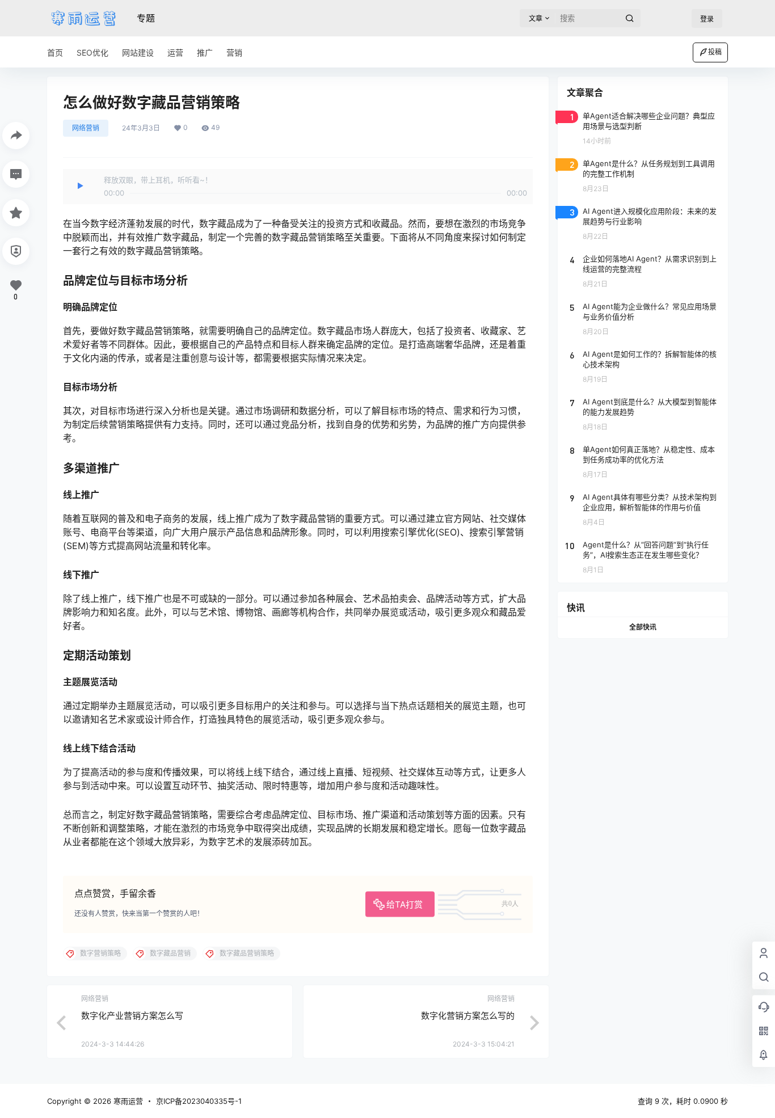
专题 (146, 18)
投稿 (715, 52)
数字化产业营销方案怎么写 (132, 1015)
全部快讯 (642, 627)
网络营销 (85, 128)
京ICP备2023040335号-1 (199, 1101)
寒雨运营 (127, 1101)
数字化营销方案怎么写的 (468, 1015)
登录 (707, 19)
